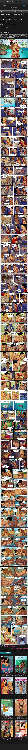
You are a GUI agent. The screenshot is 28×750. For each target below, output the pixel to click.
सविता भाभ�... (7, 673)
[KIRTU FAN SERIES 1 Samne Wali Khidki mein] (20, 728)
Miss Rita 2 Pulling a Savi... (21, 673)
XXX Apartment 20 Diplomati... (20, 694)
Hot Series (9, 11)
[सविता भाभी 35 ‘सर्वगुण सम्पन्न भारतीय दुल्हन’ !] (7, 685)
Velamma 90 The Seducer (7, 737)
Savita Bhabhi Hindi (9, 676)
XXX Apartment (19, 696)
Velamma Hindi (24, 718)
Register (14, 7)
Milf (14, 646)
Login (16, 7)
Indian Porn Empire (10, 646)
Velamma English (10, 718)
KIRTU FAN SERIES (21, 739)
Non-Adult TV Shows (17, 14)
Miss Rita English (23, 675)
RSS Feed (13, 9)
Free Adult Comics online (14, 1)
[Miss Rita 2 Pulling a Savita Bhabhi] (20, 664)
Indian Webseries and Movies (8, 17)
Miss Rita (18, 675)
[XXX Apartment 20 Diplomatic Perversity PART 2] (20, 685)
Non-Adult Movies (5, 14)
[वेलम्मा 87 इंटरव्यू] (20, 707)
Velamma (5, 718)
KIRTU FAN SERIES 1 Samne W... (21, 737)
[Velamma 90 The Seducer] (7, 728)
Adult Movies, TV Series (19, 11)
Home (2, 11)
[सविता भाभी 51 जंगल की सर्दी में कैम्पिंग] (7, 664)
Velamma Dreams (18, 648)
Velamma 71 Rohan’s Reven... (7, 716)
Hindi (5, 646)
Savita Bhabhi (8, 675)
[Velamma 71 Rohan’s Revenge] (7, 707)
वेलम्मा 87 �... (21, 716)
